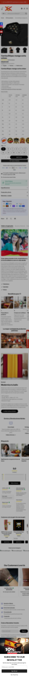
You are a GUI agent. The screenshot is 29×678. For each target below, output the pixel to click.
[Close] (27, 640)
